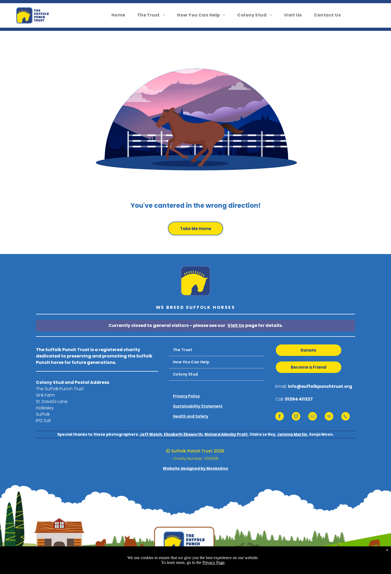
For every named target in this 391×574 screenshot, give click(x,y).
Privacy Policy (186, 396)
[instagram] (296, 417)
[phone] (345, 417)
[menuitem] (120, 15)
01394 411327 (299, 399)
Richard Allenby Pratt (226, 434)
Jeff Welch (151, 434)
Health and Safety (190, 416)
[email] (312, 417)
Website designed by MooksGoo (195, 468)
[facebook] (279, 417)
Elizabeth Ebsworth (183, 434)
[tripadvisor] (329, 417)
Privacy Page (213, 562)
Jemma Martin (292, 434)
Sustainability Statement (198, 406)
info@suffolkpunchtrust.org (320, 386)
